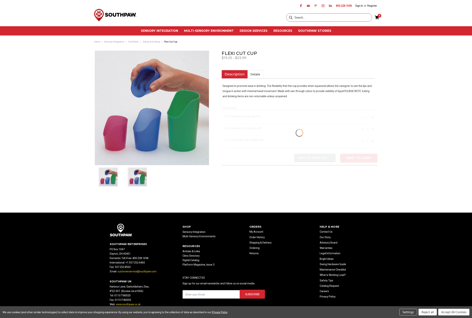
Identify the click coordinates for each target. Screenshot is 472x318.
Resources (282, 31)
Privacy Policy (328, 296)
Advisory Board (328, 242)
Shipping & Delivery (260, 242)
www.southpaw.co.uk (128, 304)
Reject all (427, 312)
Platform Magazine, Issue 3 (198, 264)
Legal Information (330, 253)
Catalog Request (329, 285)
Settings (408, 312)
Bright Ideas (327, 258)
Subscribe (252, 294)
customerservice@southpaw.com (137, 271)
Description (235, 74)
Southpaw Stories (314, 31)
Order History (257, 237)
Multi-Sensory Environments (199, 236)
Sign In (359, 5)
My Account (256, 231)
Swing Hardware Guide (333, 264)
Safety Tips (326, 280)
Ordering (254, 247)
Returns (254, 253)
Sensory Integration (159, 31)
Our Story (325, 237)
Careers (324, 291)
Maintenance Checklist (333, 269)
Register (372, 5)
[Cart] (377, 17)
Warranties (326, 247)
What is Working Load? (333, 274)
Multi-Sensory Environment (209, 31)
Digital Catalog (191, 260)
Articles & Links (191, 251)
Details (255, 74)
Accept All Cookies (453, 312)
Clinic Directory (191, 255)
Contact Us (326, 231)
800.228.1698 (344, 5)
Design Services (254, 31)
